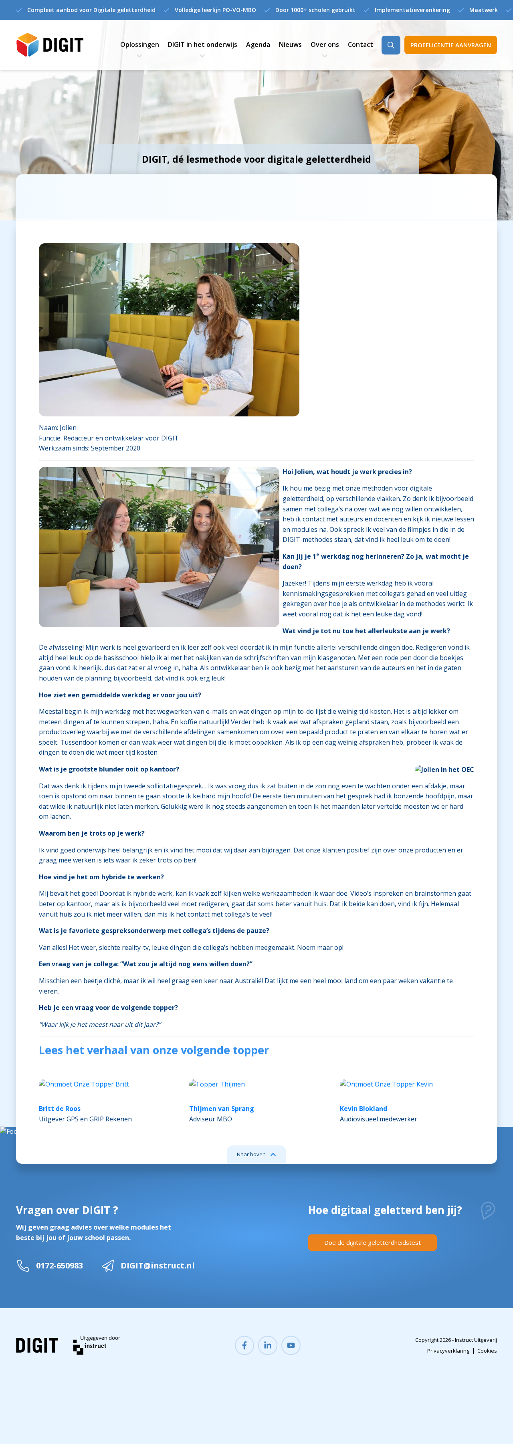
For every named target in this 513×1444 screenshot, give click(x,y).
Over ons (325, 44)
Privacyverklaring (448, 1350)
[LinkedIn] (267, 1345)
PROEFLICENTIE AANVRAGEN (450, 45)
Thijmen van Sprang (221, 1108)
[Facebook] (244, 1345)
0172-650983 (59, 1265)
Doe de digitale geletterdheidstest (372, 1242)
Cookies (487, 1350)
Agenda (258, 44)
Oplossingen (139, 44)
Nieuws (290, 44)
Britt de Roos (60, 1108)
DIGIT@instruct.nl (158, 1265)
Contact (360, 44)
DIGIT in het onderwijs (202, 44)
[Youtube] (291, 1345)
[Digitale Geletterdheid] (49, 45)
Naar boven (251, 1154)
